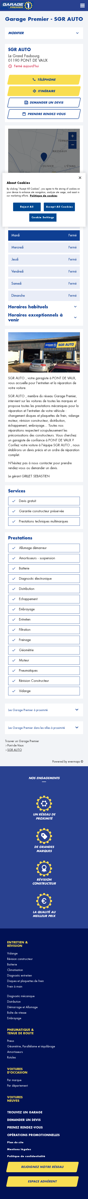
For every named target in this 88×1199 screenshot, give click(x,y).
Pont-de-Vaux (15, 745)
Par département (17, 1085)
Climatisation (15, 970)
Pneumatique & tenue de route (20, 1031)
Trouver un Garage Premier (22, 741)
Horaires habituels (28, 307)
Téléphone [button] (46, 79)
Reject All (27, 207)
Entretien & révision (17, 944)
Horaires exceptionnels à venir (35, 317)
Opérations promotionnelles (33, 1135)
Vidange (12, 953)
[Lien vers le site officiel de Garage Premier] (17, 5)
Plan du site (15, 1142)
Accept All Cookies (59, 207)
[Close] (80, 177)
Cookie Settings (43, 217)
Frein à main (14, 986)
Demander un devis (24, 1119)
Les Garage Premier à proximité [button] (28, 710)
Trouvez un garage (24, 1112)
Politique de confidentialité (26, 1156)
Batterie (12, 964)
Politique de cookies (43, 196)
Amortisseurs (15, 1051)
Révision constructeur (20, 958)
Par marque (14, 1080)
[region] (44, 200)
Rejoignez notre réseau (42, 1166)
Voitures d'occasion (17, 1071)
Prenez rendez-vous (25, 1127)
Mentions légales (19, 1149)
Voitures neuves (15, 1099)
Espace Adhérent (42, 1181)
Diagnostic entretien (19, 975)
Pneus (10, 1040)
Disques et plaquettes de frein (25, 981)
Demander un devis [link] (47, 102)
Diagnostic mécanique (21, 996)
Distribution (14, 1001)
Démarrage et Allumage (22, 1007)
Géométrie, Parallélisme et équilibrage (31, 1046)
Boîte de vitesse (16, 1012)
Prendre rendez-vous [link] (47, 114)
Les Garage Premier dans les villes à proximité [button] (36, 727)
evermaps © (75, 761)
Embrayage (14, 1018)
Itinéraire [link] (47, 91)
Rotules (11, 1057)
